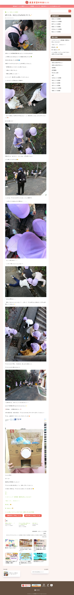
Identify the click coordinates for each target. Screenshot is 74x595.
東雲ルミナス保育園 (56, 26)
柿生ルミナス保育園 (56, 31)
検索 (70, 11)
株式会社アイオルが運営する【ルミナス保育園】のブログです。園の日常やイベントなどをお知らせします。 (37, 6)
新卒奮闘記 (54, 70)
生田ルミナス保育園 (42, 531)
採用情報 (54, 67)
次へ (6, 492)
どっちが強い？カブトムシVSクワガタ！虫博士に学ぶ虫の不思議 (19, 512)
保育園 (28, 535)
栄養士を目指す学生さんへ (57, 65)
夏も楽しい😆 (8, 504)
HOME (38, 590)
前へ (6, 493)
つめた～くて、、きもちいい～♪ (12, 500)
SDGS (8, 535)
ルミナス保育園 (19, 535)
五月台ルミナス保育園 (56, 29)
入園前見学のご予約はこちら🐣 (14, 515)
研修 (45, 535)
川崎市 (37, 535)
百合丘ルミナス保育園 (56, 21)
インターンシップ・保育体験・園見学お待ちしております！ (18, 497)
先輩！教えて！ (35, 523)
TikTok (12, 535)
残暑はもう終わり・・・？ (10, 523)
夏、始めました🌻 (9, 508)
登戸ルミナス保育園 (56, 24)
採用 (41, 535)
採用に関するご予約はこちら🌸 (32, 515)
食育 (53, 75)
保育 (24, 535)
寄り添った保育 (55, 72)
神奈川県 (44, 536)
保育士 (33, 535)
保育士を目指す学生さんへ (57, 62)
